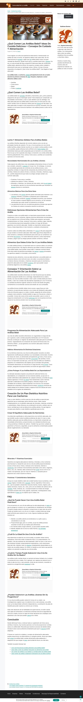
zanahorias (10, 467)
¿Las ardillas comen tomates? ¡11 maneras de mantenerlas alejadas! (26, 685)
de (38, 357)
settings (48, 700)
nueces (23, 194)
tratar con (19, 492)
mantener (27, 564)
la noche (45, 364)
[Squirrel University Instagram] (68, 1)
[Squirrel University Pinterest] (73, 1)
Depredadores (60, 5)
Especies (44, 5)
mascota (43, 629)
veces (37, 231)
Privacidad (28, 693)
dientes (29, 545)
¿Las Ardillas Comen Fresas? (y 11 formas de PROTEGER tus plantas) (26, 687)
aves (51, 377)
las (30, 59)
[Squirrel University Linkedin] (76, 1)
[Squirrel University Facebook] (70, 1)
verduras (18, 88)
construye (40, 385)
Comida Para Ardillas (14, 684)
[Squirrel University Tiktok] (79, 1)
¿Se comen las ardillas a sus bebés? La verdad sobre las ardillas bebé (31, 651)
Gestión (52, 5)
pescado (27, 483)
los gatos (26, 379)
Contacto (63, 693)
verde (37, 469)
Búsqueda (68, 16)
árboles (13, 187)
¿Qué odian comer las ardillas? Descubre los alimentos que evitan (30, 649)
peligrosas (32, 298)
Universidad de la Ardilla (20, 5)
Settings (63, 700)
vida (29, 77)
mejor (48, 505)
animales (22, 96)
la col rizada (47, 183)
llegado (20, 59)
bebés (29, 265)
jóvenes (39, 103)
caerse (29, 615)
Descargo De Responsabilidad (50, 693)
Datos (38, 5)
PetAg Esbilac (41, 149)
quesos (42, 251)
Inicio (9, 693)
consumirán (34, 358)
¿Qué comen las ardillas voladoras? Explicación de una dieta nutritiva (31, 653)
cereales (9, 488)
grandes (28, 198)
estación (25, 166)
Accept (56, 700)
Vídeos (68, 5)
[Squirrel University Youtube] (65, 1)
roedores (13, 196)
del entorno (17, 236)
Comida (32, 5)
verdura (48, 61)
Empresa (14, 693)
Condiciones (36, 693)
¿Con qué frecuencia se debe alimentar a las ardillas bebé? (28, 648)
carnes (36, 251)
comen (28, 75)
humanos (30, 263)
